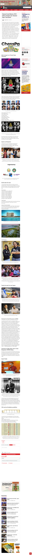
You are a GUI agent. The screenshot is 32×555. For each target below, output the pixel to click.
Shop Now (26, 30)
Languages (6, 9)
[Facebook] (27, 52)
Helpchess (26, 9)
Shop (11, 9)
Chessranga (21, 9)
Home (2, 9)
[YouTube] (25, 52)
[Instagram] (23, 54)
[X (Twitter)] (23, 52)
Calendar (15, 9)
